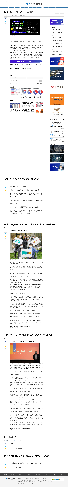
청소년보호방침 (38, 474)
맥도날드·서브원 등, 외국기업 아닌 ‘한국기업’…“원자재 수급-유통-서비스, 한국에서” (15, 97)
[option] (57, 73)
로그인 (63, 1)
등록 (40, 81)
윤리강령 (46, 474)
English (8, 1)
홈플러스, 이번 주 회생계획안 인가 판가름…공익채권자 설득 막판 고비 (58, 51)
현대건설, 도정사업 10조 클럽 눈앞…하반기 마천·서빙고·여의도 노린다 (58, 40)
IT (28, 7)
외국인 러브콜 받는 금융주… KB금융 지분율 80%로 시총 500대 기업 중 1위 (28, 109)
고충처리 (62, 474)
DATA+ (55, 7)
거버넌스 (19, 7)
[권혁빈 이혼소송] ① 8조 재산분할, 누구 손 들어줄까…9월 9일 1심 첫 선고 (58, 37)
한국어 (5, 1)
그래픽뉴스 (49, 7)
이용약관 (20, 474)
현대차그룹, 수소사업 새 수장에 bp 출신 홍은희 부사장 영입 (58, 32)
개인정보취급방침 (28, 474)
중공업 (37, 7)
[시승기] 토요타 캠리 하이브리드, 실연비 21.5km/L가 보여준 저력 (58, 29)
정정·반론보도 (54, 474)
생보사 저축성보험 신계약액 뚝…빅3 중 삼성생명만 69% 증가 (58, 46)
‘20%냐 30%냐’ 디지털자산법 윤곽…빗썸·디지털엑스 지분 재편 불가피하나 (58, 49)
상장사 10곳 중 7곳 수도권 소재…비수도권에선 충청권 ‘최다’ (38, 96)
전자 (24, 7)
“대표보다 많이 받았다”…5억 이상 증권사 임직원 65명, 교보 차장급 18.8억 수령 (15, 110)
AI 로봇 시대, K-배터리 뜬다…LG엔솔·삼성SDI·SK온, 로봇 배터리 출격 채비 (58, 35)
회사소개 (5, 474)
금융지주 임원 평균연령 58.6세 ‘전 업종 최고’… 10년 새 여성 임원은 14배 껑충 (28, 103)
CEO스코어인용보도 (54, 119)
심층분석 (13, 7)
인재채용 (12, 474)
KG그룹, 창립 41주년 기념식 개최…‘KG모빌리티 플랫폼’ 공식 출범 (58, 54)
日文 (10, 1)
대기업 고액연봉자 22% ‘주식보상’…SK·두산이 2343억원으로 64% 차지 (26, 97)
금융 (32, 7)
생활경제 (42, 7)
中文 (13, 1)
